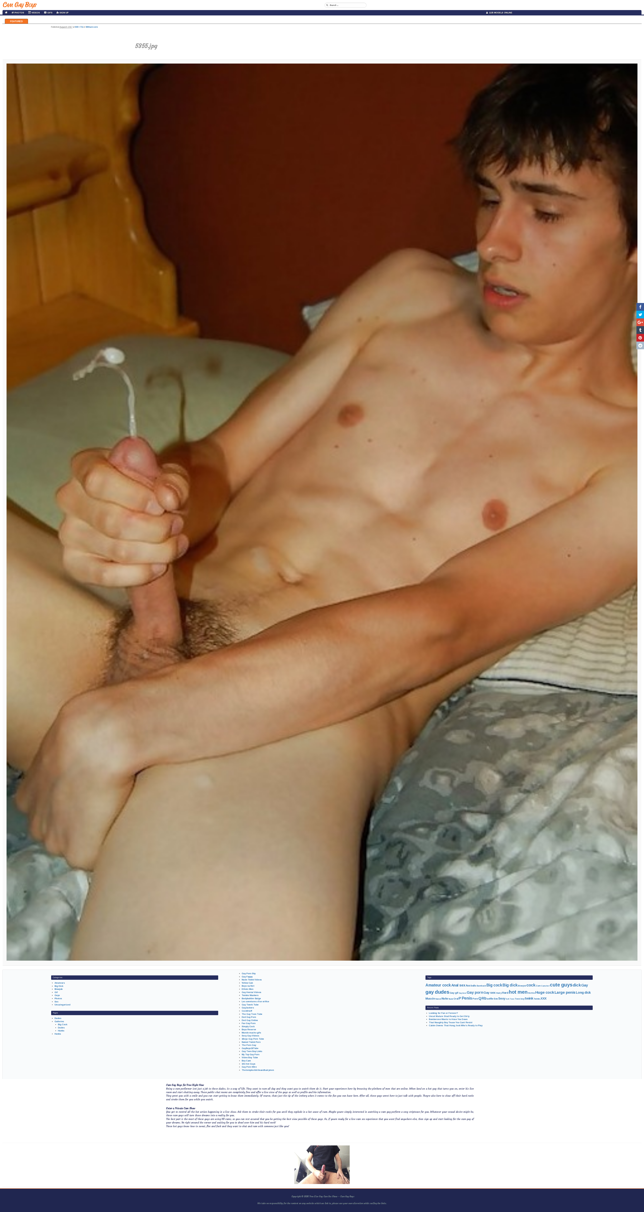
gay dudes (437, 992)
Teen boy (519, 999)
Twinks (537, 999)
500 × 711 (79, 27)
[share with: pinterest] (640, 338)
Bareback (481, 986)
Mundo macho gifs (251, 1032)
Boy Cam (246, 1060)
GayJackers (248, 1007)
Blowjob (59, 989)
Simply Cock (248, 1026)
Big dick (510, 985)
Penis (467, 998)
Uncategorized (62, 1004)
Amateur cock (438, 985)
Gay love (462, 993)
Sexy (501, 998)
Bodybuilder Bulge (251, 998)
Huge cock (544, 992)
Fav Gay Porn (249, 1023)
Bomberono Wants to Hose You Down (448, 1019)
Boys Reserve (249, 1029)
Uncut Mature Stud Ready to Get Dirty (449, 1016)
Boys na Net (248, 986)
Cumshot (545, 986)
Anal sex (458, 985)
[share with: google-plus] (640, 322)
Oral (455, 998)
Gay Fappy (247, 976)
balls (473, 985)
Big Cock (62, 1024)
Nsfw (445, 998)
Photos (58, 998)
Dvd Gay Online (250, 1020)
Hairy (499, 993)
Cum (538, 986)
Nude (451, 999)
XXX (544, 998)
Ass (468, 985)
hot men (518, 992)
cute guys (561, 984)
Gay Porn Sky (249, 973)
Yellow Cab (247, 983)
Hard (505, 992)
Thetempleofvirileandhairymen (258, 1070)
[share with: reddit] (640, 345)
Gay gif (454, 992)
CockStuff (247, 1011)
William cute (92, 27)
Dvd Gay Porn (249, 1017)
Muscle (430, 998)
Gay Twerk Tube (250, 1004)
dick (577, 985)
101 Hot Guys (248, 1064)
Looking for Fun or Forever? (443, 1013)
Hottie (531, 993)
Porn (475, 998)
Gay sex (490, 992)
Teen (512, 999)
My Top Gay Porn (250, 1054)
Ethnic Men (247, 989)
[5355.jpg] (322, 512)
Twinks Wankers (250, 995)
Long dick (583, 992)
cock (530, 985)
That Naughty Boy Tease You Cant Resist (450, 1022)
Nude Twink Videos (252, 979)
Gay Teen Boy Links (252, 1051)
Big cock (494, 985)
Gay (584, 985)
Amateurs (60, 983)
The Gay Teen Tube (252, 1014)
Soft (507, 999)
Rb (484, 998)
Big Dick (59, 986)
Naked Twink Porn (251, 1042)
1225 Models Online (500, 12)
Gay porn (475, 992)
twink (529, 998)
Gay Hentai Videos (251, 992)
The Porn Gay (249, 1045)
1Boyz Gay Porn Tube (253, 1039)
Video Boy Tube (250, 1057)
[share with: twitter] (640, 314)
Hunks (61, 1030)
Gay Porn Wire (249, 1067)
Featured (16, 21)
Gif (56, 992)
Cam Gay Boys (19, 5)
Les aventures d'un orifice (255, 1001)
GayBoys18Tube (250, 1048)
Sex (56, 1001)
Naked (438, 999)
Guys (57, 995)
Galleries (59, 1021)
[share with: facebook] (640, 307)
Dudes (58, 1018)
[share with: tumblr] (640, 330)
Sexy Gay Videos (250, 1035)
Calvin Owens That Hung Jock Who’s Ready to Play (455, 1025)
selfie (490, 998)
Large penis (565, 992)
